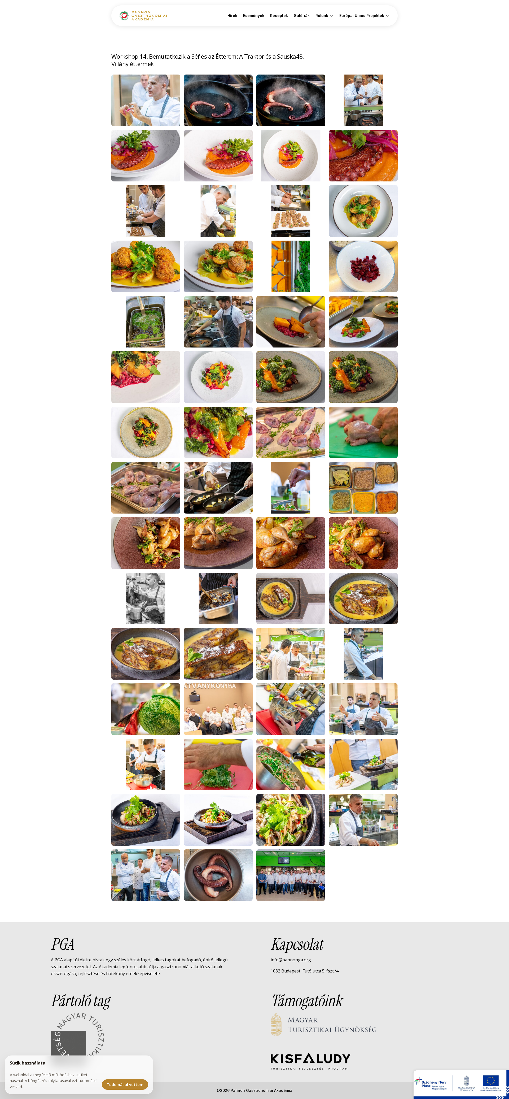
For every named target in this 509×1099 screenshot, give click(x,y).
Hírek (232, 15)
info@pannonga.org (291, 960)
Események (253, 15)
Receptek (279, 15)
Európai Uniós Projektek (361, 15)
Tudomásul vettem (125, 1084)
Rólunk (321, 15)
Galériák (302, 15)
